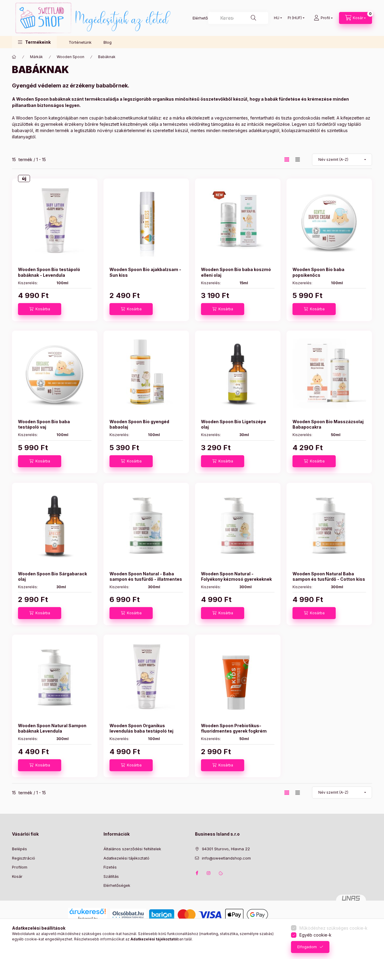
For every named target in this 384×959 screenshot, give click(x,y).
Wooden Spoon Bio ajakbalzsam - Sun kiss (145, 272)
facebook (197, 873)
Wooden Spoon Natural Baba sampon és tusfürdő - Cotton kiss (328, 576)
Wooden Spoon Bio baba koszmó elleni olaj (236, 272)
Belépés (19, 848)
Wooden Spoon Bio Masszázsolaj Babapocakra (328, 424)
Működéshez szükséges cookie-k (333, 928)
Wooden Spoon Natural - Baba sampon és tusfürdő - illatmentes (146, 576)
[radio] (297, 159)
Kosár (17, 876)
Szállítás (111, 876)
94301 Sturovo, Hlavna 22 (226, 848)
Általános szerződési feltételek (132, 848)
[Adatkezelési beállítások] (221, 873)
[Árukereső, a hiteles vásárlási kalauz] (293, 914)
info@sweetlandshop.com (226, 858)
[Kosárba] (39, 309)
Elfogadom (307, 947)
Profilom (19, 867)
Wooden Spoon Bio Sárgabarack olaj (52, 576)
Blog (108, 42)
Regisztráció (23, 858)
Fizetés (110, 867)
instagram (209, 873)
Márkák (36, 57)
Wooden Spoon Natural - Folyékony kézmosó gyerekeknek (236, 576)
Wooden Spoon (70, 57)
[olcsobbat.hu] (128, 914)
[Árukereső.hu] (88, 911)
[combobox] (238, 18)
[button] (34, 42)
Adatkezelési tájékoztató (126, 858)
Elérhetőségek (117, 885)
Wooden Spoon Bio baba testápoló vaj (44, 424)
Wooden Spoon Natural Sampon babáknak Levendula (52, 728)
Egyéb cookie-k (315, 934)
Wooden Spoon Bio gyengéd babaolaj (139, 424)
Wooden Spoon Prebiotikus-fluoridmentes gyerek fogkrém (234, 728)
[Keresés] (253, 18)
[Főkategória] (14, 57)
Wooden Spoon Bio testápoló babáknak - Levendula (49, 272)
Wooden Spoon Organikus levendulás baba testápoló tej (141, 728)
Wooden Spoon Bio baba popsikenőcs (318, 272)
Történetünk (80, 42)
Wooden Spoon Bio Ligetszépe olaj (233, 424)
